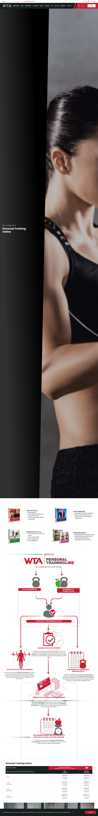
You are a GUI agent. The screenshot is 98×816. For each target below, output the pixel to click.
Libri (22, 5)
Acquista (65, 778)
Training (47, 5)
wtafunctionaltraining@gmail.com (14, 1)
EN (93, 1)
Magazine (62, 5)
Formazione (16, 5)
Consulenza (28, 5)
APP (52, 5)
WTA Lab (57, 5)
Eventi (41, 5)
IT (91, 1)
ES (95, 1)
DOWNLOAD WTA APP (29, 1)
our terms (72, 812)
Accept (90, 812)
